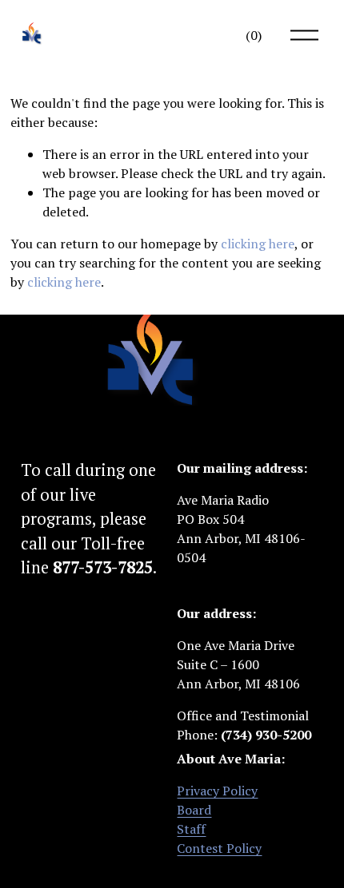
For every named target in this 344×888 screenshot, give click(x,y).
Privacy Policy (217, 790)
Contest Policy (219, 848)
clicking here (257, 243)
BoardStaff (194, 819)
